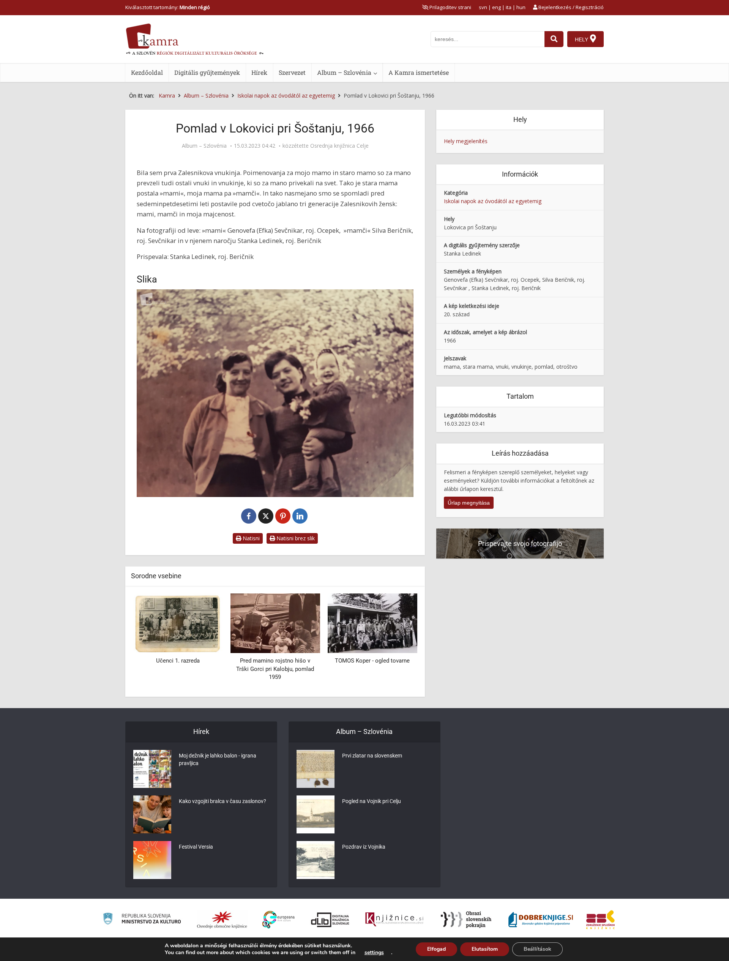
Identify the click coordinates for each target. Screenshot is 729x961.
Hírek (259, 72)
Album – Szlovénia (344, 72)
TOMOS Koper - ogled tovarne (310, 660)
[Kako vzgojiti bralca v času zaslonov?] (152, 814)
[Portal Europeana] (278, 919)
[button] (398, 642)
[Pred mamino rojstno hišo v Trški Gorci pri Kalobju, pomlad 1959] (213, 622)
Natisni (250, 538)
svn (483, 7)
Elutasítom (485, 949)
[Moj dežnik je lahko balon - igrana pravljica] (152, 769)
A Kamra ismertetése (418, 72)
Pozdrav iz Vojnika (363, 847)
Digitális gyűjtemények (207, 72)
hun (520, 7)
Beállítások (537, 949)
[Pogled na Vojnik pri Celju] (316, 814)
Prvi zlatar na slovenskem (372, 756)
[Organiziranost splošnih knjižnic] (222, 919)
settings (374, 952)
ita (508, 7)
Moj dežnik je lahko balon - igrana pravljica (217, 759)
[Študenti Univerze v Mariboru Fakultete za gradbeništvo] (408, 622)
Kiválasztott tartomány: (167, 7)
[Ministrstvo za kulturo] (142, 920)
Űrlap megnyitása (469, 503)
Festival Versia (196, 847)
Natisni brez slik (295, 538)
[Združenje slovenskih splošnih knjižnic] (394, 919)
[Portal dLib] (330, 919)
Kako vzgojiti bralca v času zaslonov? (222, 801)
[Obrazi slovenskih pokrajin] (466, 919)
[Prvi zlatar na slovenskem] (316, 769)
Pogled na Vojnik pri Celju (371, 801)
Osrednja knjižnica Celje (339, 145)
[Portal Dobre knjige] (540, 919)
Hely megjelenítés (466, 141)
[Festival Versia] (152, 860)
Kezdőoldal (147, 72)
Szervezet (292, 72)
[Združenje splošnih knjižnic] (600, 919)
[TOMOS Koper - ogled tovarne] (311, 622)
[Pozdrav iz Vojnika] (316, 860)
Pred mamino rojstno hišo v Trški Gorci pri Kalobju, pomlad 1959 (213, 668)
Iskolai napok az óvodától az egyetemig (492, 201)
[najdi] (553, 39)
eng (496, 7)
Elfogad (436, 949)
